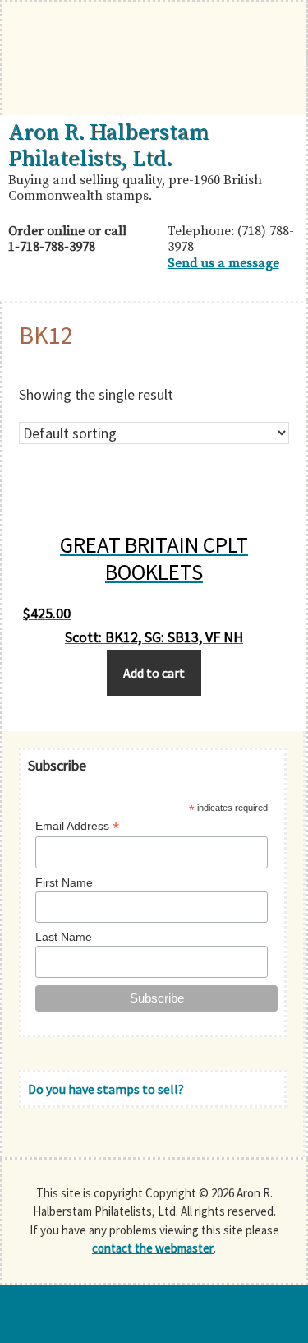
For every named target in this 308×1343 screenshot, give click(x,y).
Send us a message (223, 263)
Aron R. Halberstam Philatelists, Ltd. (108, 145)
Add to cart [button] (154, 673)
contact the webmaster (153, 1248)
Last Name (63, 936)
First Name (64, 882)
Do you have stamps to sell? (106, 1089)
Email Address (77, 826)
